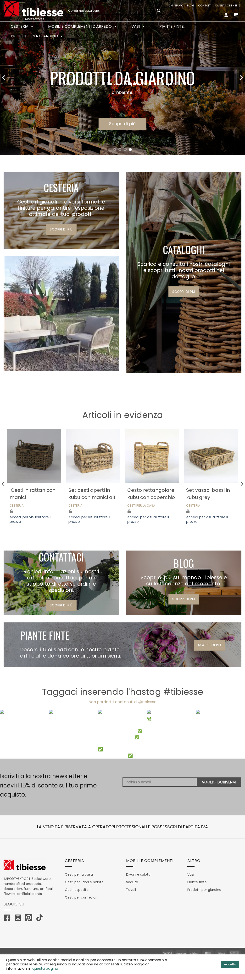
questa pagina (45, 968)
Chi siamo (176, 5)
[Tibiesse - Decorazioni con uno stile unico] (33, 11)
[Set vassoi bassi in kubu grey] (211, 456)
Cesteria (17, 506)
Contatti (205, 5)
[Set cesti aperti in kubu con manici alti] (93, 456)
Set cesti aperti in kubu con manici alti (92, 494)
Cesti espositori (77, 889)
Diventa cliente (226, 5)
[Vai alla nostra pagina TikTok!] (40, 918)
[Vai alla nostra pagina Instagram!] (19, 918)
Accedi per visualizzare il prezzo (30, 519)
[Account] (226, 15)
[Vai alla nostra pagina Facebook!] (8, 918)
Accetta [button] (230, 964)
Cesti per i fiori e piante (84, 882)
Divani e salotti (138, 874)
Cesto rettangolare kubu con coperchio (151, 494)
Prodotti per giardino (34, 36)
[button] (235, 15)
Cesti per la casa (141, 506)
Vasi (135, 26)
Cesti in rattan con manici (33, 494)
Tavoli (131, 889)
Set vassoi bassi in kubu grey (208, 494)
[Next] (240, 77)
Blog (190, 5)
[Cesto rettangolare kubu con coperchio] (152, 456)
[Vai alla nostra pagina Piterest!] (30, 918)
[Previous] (4, 77)
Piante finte (171, 26)
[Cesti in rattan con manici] (34, 456)
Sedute (132, 882)
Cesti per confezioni (81, 897)
